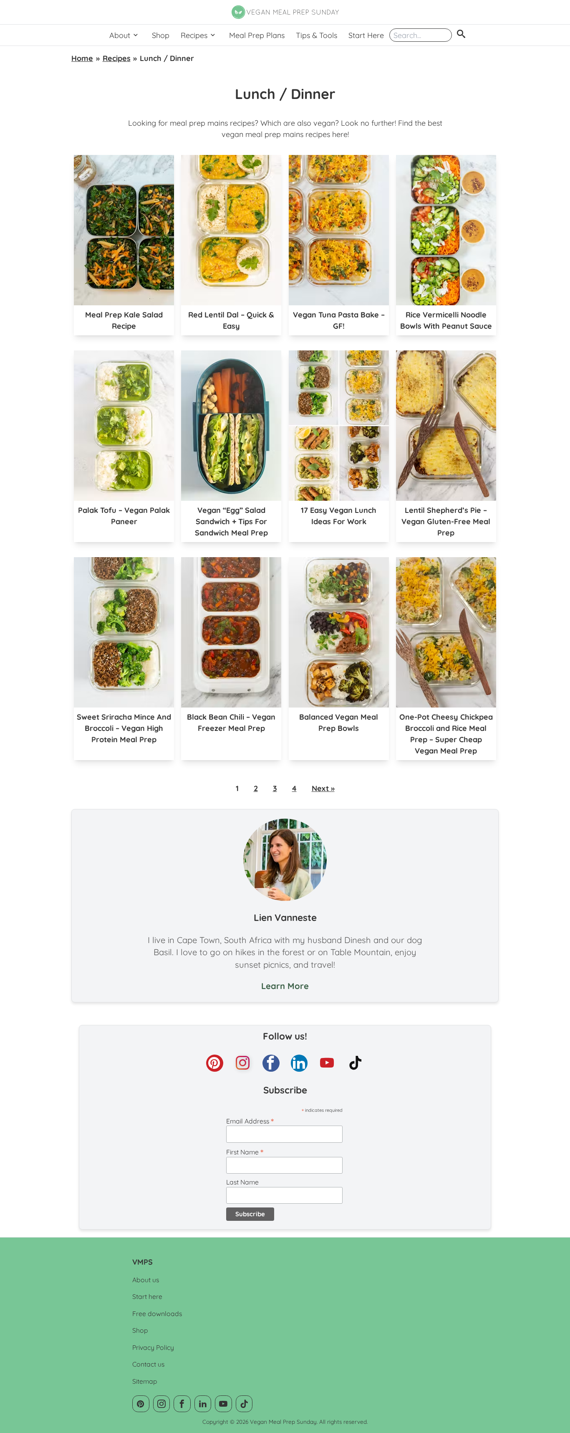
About (119, 35)
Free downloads (157, 1313)
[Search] (461, 35)
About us (145, 1280)
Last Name (242, 1182)
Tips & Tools (316, 35)
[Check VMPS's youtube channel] (327, 1063)
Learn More (285, 986)
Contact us (148, 1364)
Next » (323, 788)
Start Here (366, 35)
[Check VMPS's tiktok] (355, 1063)
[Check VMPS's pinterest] (214, 1063)
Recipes (194, 35)
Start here (147, 1296)
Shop (160, 35)
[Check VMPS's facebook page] (271, 1063)
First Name (244, 1152)
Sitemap (144, 1381)
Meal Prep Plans (257, 35)
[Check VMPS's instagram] (243, 1063)
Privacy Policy (153, 1347)
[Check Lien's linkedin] (299, 1063)
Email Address (250, 1121)
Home (82, 58)
